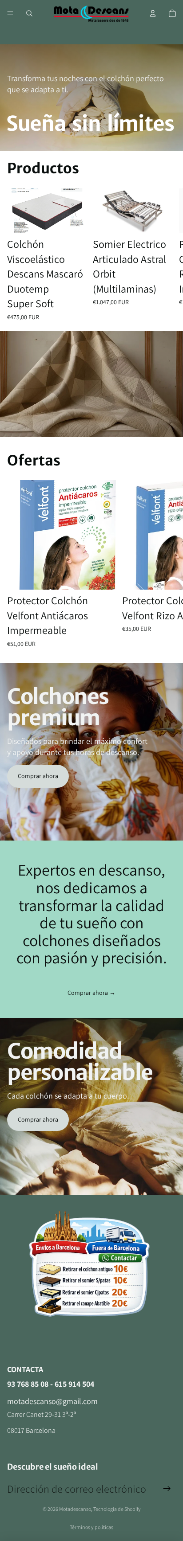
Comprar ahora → (91, 993)
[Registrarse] (167, 1489)
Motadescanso (75, 1509)
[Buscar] (29, 13)
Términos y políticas (91, 1527)
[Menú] (10, 13)
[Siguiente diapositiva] (165, 255)
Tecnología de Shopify (117, 1509)
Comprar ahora (38, 776)
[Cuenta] (153, 13)
